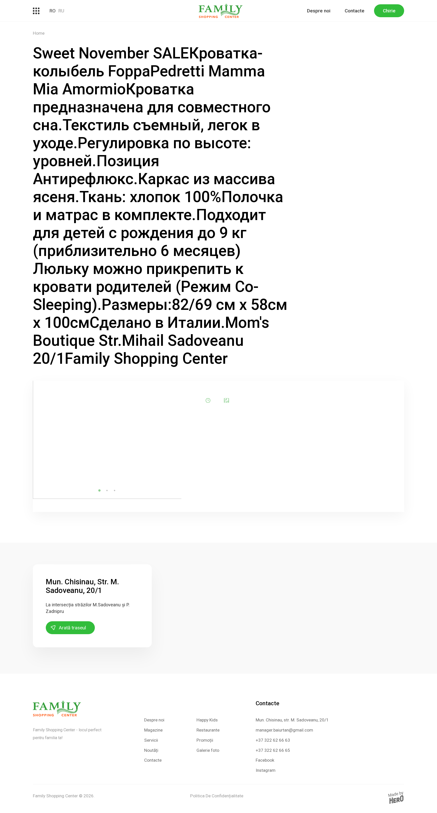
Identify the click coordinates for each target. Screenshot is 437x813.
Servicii (151, 740)
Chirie (389, 11)
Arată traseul (72, 628)
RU (61, 11)
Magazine (153, 730)
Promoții (204, 740)
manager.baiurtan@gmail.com (284, 730)
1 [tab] (99, 490)
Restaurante (208, 730)
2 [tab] (107, 490)
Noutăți (151, 750)
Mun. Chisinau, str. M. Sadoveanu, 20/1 (292, 719)
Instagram (265, 770)
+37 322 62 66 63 (273, 740)
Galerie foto (207, 750)
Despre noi (319, 11)
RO (52, 11)
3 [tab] (114, 490)
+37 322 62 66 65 (273, 750)
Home (39, 33)
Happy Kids (207, 719)
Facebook (265, 760)
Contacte (354, 11)
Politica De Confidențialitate (216, 795)
